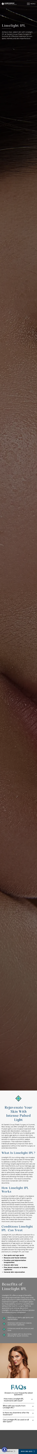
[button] (30, 4)
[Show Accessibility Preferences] (4, 1449)
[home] (9, 4)
